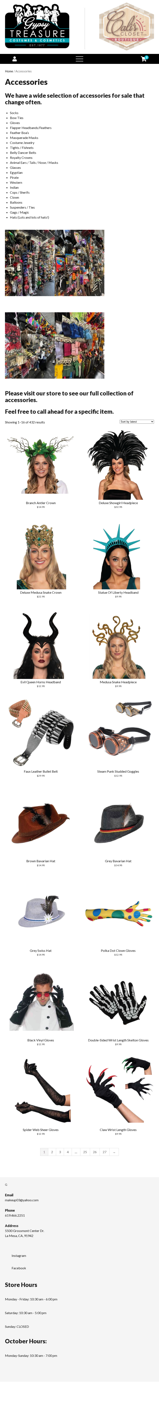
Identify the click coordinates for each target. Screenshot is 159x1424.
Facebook (19, 1268)
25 (85, 1152)
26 (95, 1152)
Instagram (19, 1255)
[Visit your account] (14, 59)
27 (104, 1152)
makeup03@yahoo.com (22, 1200)
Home (9, 71)
